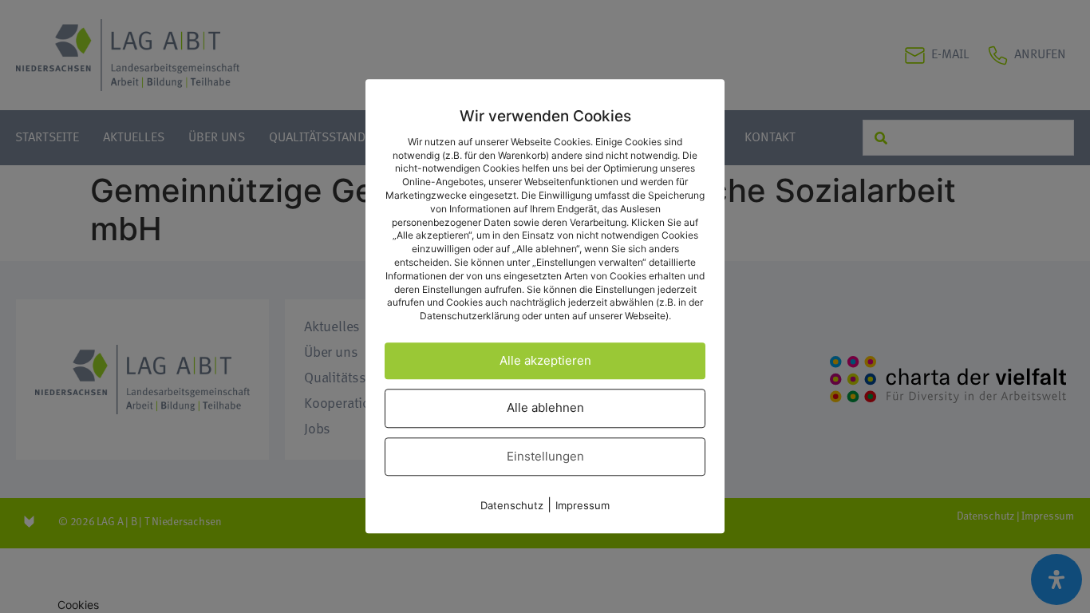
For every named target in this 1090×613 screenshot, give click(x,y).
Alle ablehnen (545, 408)
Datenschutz (511, 506)
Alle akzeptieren (545, 360)
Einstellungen (545, 456)
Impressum (582, 506)
